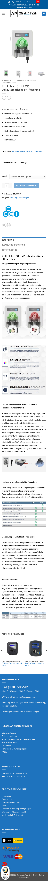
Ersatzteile (6, 745)
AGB (4, 805)
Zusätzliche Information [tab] (13, 245)
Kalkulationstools (9, 742)
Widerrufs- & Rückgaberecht (14, 812)
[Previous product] (9, 98)
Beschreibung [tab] (8, 240)
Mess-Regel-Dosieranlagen (19, 198)
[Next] (42, 45)
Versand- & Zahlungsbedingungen (16, 808)
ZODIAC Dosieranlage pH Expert (35, 664)
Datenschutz (7, 799)
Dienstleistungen (9, 733)
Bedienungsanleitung (21, 151)
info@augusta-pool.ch (27, 697)
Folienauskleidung (9, 736)
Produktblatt (36, 151)
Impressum (6, 796)
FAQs (4, 752)
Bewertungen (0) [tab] (9, 250)
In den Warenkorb (26, 186)
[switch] (5, 877)
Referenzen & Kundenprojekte (14, 748)
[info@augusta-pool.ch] (9, 2)
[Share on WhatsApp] (4, 225)
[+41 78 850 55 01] (13, 2)
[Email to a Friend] (9, 225)
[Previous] (6, 45)
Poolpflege (19, 80)
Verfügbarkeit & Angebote (13, 815)
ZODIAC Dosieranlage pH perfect (12, 664)
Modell (4, 176)
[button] (3, 14)
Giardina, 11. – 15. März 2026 (14, 773)
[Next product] (4, 98)
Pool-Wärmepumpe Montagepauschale (18, 739)
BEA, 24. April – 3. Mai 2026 (13, 776)
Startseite (6, 80)
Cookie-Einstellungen (11, 802)
